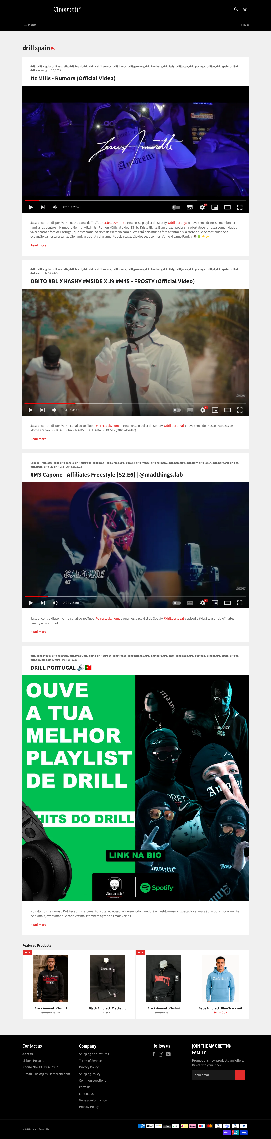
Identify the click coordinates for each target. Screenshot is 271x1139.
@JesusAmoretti (115, 222)
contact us (86, 1093)
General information (93, 1100)
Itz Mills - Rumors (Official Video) (73, 78)
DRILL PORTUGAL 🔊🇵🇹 (61, 668)
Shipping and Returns (94, 1054)
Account (244, 25)
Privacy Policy (89, 1067)
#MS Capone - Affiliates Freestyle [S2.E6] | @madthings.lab (106, 475)
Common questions (92, 1080)
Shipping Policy (89, 1074)
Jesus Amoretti (40, 1129)
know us (84, 1087)
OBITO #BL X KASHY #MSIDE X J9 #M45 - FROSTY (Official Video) (112, 281)
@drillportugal (177, 222)
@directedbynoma (108, 425)
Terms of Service (90, 1060)
